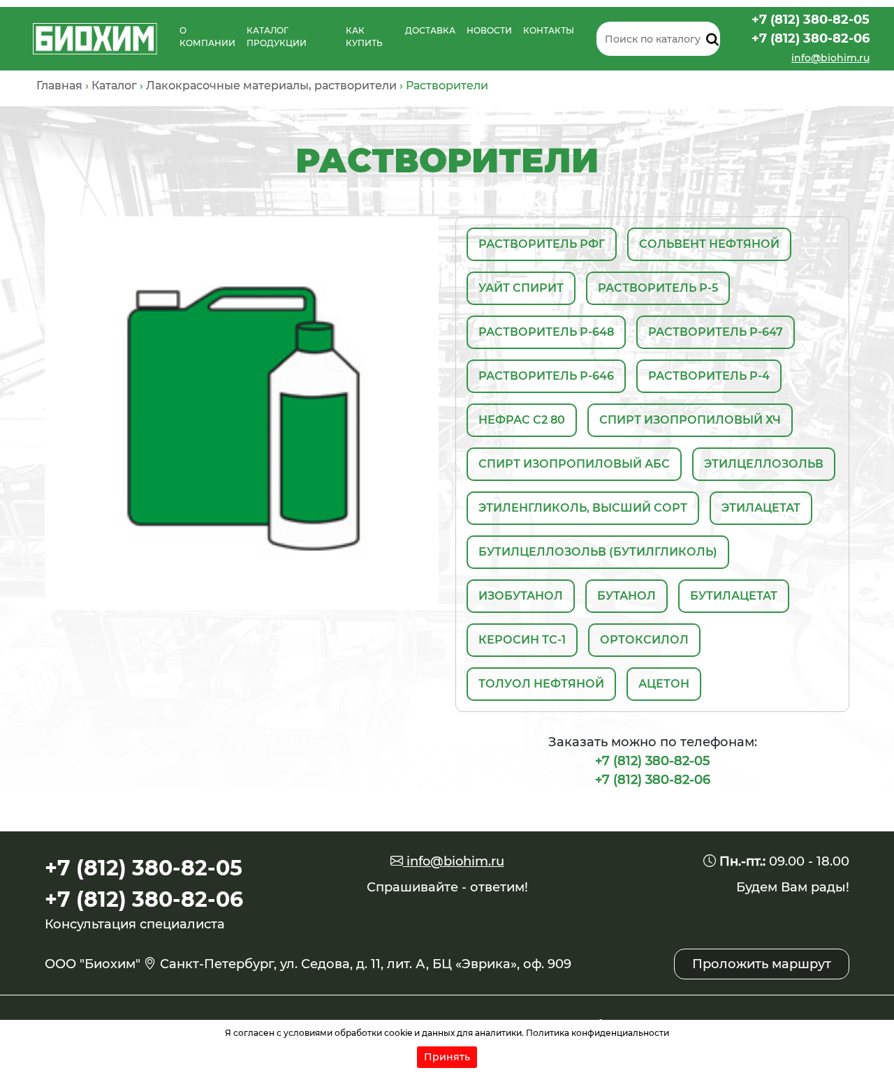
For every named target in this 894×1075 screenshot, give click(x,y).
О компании (207, 36)
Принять (447, 1057)
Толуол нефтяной (541, 683)
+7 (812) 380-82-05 (811, 19)
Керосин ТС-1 (522, 639)
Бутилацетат (733, 595)
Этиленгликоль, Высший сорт (582, 507)
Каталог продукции (277, 36)
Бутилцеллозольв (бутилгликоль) (597, 551)
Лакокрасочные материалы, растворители (271, 85)
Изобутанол (520, 595)
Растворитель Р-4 (709, 376)
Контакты (548, 30)
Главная (59, 85)
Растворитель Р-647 (715, 332)
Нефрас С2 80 (521, 420)
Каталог (114, 85)
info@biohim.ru (830, 58)
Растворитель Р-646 (546, 376)
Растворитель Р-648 (546, 332)
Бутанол (626, 595)
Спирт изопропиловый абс (574, 463)
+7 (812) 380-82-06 (811, 38)
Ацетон (663, 683)
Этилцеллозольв (763, 463)
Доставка (430, 30)
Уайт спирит (521, 288)
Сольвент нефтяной (709, 244)
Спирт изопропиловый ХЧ (690, 420)
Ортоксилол (644, 639)
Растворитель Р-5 (658, 288)
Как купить (364, 36)
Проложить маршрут (761, 964)
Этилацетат (760, 507)
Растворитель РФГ (541, 244)
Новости (489, 30)
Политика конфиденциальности (597, 1033)
